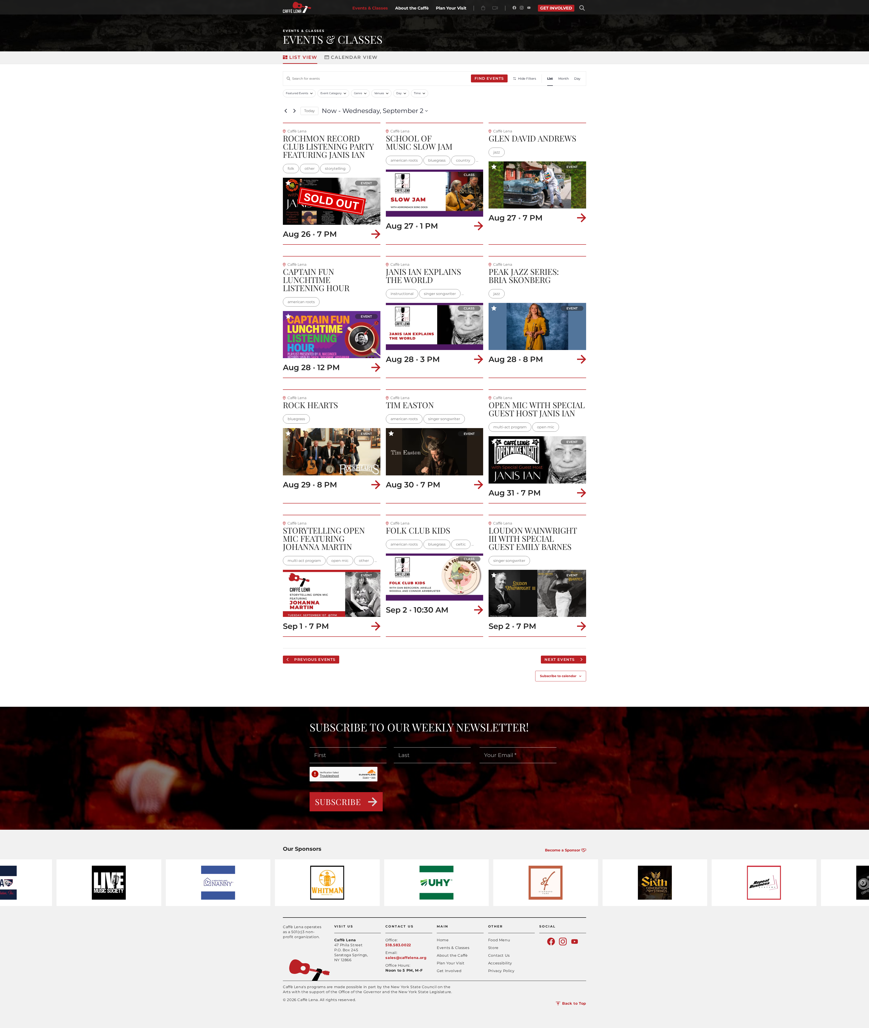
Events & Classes (304, 31)
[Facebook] (514, 8)
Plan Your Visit (451, 963)
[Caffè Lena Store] (483, 8)
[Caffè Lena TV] (495, 8)
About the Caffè (452, 955)
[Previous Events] (285, 111)
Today (309, 111)
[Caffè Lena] (297, 12)
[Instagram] (521, 8)
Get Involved (449, 971)
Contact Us (499, 955)
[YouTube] (529, 8)
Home (443, 940)
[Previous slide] (6, 883)
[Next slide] (863, 883)
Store (493, 948)
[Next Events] (294, 111)
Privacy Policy (501, 971)
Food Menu (499, 940)
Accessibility (500, 963)
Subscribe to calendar (558, 676)
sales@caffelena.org (405, 958)
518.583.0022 (398, 945)
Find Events (489, 78)
